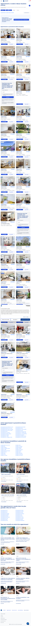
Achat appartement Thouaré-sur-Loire (21, 431)
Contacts (2, 616)
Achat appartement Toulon (4, 518)
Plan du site (2, 622)
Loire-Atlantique (20, 610)
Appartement (9, 610)
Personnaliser (15, 319)
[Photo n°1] (8, 33)
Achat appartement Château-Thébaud (6, 433)
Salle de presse (3, 618)
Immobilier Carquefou (4, 447)
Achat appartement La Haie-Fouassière (21, 429)
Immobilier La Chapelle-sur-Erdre (5, 448)
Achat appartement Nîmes (4, 520)
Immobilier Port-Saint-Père (19, 454)
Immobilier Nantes (18, 445)
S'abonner (8, 97)
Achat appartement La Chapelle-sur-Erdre (6, 437)
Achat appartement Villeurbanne (20, 520)
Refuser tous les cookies (5, 319)
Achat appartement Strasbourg (20, 513)
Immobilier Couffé (3, 454)
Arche (21, 624)
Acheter (2, 10)
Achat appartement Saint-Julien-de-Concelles (7, 429)
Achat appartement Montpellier (5, 513)
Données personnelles (4, 619)
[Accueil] (1, 610)
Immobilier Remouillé (18, 450)
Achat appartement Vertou (19, 428)
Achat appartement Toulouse (19, 511)
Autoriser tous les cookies (25, 319)
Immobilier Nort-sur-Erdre (19, 455)
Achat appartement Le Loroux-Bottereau (21, 433)
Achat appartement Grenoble (19, 518)
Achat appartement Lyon (4, 511)
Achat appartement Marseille (19, 510)
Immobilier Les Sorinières (19, 446)
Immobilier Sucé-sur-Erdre (19, 449)
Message (5, 44)
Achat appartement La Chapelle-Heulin (21, 432)
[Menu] (1, 1)
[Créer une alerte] (29, 5)
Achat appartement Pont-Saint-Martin (21, 437)
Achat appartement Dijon (4, 519)
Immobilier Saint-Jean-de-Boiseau (5, 450)
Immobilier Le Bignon (18, 448)
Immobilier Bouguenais (19, 447)
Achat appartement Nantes (19, 430)
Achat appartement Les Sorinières (5, 432)
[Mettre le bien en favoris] (14, 29)
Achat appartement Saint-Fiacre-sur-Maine (6, 430)
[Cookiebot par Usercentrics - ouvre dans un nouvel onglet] (26, 305)
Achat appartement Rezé (4, 431)
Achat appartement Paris (4, 510)
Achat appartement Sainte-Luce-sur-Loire (6, 428)
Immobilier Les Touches (4, 455)
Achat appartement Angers (19, 519)
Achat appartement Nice (4, 512)
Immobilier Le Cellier (3, 449)
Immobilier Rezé (3, 446)
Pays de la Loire (14, 610)
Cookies (2, 615)
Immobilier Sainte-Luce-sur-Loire (5, 445)
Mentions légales (3, 613)
